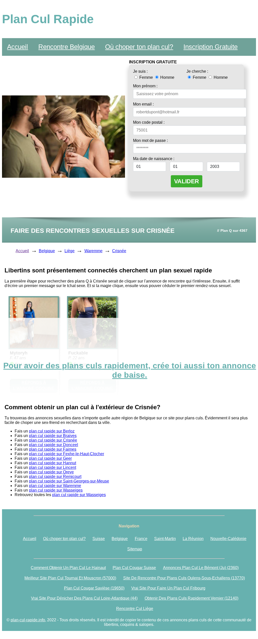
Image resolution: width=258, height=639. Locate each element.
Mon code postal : (149, 122)
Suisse (98, 538)
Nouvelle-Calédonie (228, 538)
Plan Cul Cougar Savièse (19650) (94, 588)
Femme (146, 77)
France (141, 538)
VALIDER (186, 181)
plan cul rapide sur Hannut (52, 463)
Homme (166, 77)
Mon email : (143, 104)
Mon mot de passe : (150, 140)
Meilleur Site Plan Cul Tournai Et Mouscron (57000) (70, 578)
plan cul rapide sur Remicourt (55, 476)
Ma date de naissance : (153, 159)
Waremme (93, 251)
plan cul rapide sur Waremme (55, 485)
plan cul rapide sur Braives (53, 435)
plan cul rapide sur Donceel (53, 445)
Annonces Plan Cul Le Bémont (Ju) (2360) (201, 568)
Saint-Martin (165, 538)
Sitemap (134, 549)
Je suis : (140, 71)
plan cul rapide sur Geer (50, 458)
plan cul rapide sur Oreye (51, 472)
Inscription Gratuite (210, 46)
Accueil (17, 46)
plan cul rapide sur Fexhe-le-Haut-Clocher (66, 454)
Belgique (47, 251)
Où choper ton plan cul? (139, 46)
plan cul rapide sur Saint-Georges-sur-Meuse (69, 481)
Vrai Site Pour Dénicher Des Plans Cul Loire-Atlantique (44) (84, 598)
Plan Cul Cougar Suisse (134, 568)
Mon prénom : (145, 86)
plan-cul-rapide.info (28, 620)
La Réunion (193, 538)
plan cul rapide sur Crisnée (53, 440)
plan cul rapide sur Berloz (52, 431)
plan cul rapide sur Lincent (52, 467)
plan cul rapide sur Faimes (52, 449)
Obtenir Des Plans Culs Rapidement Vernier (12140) (191, 598)
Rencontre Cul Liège (134, 608)
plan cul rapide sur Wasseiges (56, 490)
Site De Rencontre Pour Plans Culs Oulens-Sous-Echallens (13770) (184, 578)
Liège (69, 251)
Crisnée (119, 251)
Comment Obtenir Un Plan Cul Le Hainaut (68, 568)
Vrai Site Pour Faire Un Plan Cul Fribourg (168, 588)
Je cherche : (197, 71)
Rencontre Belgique (66, 46)
